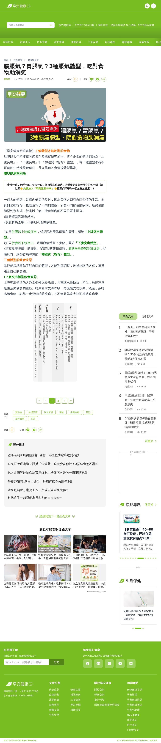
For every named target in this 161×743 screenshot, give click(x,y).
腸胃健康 (19, 418)
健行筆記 (132, 724)
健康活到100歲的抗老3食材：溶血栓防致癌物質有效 (43, 455)
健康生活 (25, 42)
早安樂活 (54, 714)
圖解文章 (144, 42)
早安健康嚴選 (134, 699)
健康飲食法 (33, 60)
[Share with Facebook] (97, 79)
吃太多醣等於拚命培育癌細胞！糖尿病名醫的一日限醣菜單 (47, 473)
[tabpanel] (138, 382)
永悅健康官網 (134, 689)
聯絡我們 (99, 694)
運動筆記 (132, 719)
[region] (55, 186)
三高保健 (93, 42)
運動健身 (76, 42)
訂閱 (56, 662)
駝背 (33, 418)
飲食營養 (42, 42)
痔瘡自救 (103, 25)
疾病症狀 (8, 42)
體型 (88, 412)
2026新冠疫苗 (146, 25)
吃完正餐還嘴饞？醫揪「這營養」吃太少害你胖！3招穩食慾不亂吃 (53, 464)
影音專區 (110, 42)
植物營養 (75, 709)
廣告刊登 (99, 699)
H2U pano (133, 714)
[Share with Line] (91, 79)
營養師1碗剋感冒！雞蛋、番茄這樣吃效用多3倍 (40, 481)
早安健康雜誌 (134, 704)
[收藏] (75, 79)
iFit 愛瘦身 (133, 729)
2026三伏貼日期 (84, 25)
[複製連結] (103, 79)
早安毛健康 (133, 709)
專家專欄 (127, 42)
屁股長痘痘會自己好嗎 (123, 25)
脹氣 (61, 412)
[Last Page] (71, 401)
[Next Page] (64, 401)
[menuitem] (8, 42)
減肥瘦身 (59, 42)
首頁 (6, 60)
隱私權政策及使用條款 (106, 704)
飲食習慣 (48, 412)
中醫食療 (74, 412)
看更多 (149, 441)
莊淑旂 (18, 412)
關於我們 (99, 689)
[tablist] (138, 316)
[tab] (128, 316)
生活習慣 (33, 412)
